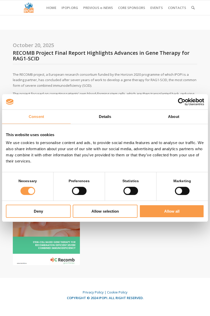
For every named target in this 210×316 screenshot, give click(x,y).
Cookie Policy (117, 292)
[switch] (79, 191)
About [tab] (173, 116)
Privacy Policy (93, 292)
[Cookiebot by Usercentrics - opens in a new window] (181, 102)
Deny (38, 211)
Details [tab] (105, 116)
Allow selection (105, 211)
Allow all (172, 211)
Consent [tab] (36, 116)
